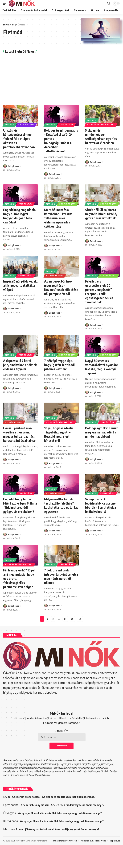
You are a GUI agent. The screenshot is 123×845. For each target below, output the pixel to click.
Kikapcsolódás (26, 125)
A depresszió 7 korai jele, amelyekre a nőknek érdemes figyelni (20, 365)
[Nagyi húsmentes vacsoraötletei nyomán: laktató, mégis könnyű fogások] (102, 345)
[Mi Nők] (22, 3)
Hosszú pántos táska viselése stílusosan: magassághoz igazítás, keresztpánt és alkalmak (19, 434)
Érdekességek (25, 276)
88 (72, 619)
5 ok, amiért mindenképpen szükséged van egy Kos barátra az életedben (101, 136)
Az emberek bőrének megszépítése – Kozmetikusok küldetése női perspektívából (61, 287)
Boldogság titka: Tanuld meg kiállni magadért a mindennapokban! (101, 432)
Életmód (9, 125)
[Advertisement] (61, 78)
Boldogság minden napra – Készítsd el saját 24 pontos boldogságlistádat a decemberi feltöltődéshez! (61, 140)
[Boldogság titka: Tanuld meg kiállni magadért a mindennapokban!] (102, 413)
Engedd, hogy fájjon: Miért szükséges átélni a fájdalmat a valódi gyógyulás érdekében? (20, 505)
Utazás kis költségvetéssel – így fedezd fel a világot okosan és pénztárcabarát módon (19, 138)
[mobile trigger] (6, 3)
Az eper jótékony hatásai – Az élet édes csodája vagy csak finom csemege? (53, 796)
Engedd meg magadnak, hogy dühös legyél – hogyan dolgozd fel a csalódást (19, 216)
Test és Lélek (66, 125)
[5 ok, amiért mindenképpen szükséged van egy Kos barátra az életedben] (102, 115)
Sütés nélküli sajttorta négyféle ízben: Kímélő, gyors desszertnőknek (101, 214)
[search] (108, 3)
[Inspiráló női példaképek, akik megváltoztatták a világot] (20, 266)
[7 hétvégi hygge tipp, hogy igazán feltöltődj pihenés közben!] (61, 345)
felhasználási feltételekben (27, 775)
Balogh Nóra (13, 166)
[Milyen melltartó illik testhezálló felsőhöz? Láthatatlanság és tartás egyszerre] (61, 484)
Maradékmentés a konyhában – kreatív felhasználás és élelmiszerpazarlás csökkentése (58, 218)
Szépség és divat (55, 276)
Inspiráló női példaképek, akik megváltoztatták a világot (20, 285)
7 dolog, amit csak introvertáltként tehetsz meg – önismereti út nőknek (61, 576)
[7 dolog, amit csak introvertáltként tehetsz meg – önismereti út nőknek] (61, 555)
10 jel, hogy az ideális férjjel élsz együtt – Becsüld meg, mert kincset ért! (58, 434)
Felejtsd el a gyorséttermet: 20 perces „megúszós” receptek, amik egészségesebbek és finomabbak (99, 291)
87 (65, 619)
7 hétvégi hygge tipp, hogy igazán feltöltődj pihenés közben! (59, 365)
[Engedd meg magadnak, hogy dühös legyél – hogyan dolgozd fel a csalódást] (20, 194)
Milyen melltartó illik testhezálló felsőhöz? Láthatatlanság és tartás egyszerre (61, 505)
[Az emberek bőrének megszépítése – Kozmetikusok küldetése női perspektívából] (61, 266)
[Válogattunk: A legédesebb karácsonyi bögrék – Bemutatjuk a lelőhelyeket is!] (102, 484)
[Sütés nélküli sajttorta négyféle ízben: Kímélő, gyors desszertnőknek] (102, 194)
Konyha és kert (67, 204)
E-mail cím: (61, 730)
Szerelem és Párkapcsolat (101, 125)
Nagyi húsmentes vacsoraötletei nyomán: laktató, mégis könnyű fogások (101, 367)
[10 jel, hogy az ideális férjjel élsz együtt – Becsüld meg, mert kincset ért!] (61, 413)
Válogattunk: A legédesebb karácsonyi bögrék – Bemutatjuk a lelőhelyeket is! (101, 505)
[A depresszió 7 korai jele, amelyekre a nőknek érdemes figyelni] (20, 345)
